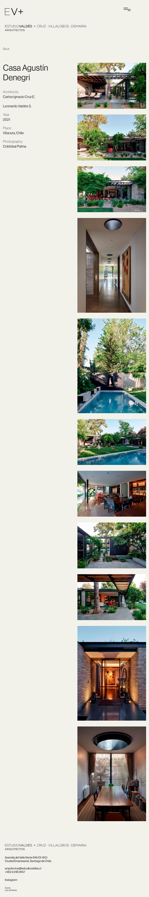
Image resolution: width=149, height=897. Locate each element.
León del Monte (11, 889)
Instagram (11, 880)
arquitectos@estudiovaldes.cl (23, 868)
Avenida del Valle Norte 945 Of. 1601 (26, 857)
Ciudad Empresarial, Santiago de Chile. (28, 861)
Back (6, 49)
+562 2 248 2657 (15, 872)
